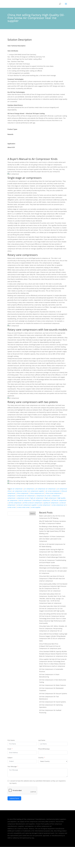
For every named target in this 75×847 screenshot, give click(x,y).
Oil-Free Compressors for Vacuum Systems (53, 693)
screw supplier (36, 507)
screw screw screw (23, 507)
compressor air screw (43, 496)
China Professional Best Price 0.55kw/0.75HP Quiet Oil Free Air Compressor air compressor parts (50, 646)
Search (32, 513)
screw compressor (44, 505)
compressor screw (23, 498)
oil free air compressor (59, 500)
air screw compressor (53, 491)
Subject (10, 757)
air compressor (29, 489)
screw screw (12, 507)
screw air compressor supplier (27, 505)
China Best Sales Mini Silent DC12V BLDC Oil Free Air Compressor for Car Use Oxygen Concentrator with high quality (52, 608)
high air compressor (36, 498)
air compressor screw (20, 491)
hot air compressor (25, 500)
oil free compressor (15, 503)
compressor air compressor (26, 496)
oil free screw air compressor (32, 503)
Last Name (41, 740)
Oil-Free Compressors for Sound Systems (52, 702)
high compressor (50, 498)
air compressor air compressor (46, 489)
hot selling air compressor (41, 500)
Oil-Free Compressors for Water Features (52, 685)
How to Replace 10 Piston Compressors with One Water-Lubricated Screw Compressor (52, 539)
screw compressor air (59, 505)
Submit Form (14, 798)
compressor (11, 496)
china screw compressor (53, 493)
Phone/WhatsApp (44, 749)
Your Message (12, 766)
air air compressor (17, 489)
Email (9, 749)
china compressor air (37, 493)
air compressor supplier (36, 491)
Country (40, 757)
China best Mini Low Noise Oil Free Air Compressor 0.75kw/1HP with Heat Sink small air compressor (52, 578)
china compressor (23, 493)
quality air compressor (51, 503)
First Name (11, 740)
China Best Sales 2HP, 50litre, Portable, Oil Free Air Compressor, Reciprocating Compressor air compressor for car (53, 628)
